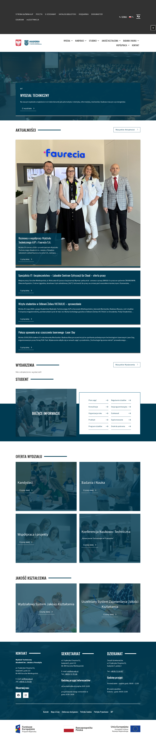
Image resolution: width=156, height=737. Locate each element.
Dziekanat (115, 413)
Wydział (67, 40)
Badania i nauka (129, 40)
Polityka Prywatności (101, 711)
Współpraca (121, 45)
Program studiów (95, 426)
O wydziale (27, 108)
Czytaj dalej (24, 259)
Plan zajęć (93, 400)
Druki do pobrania (118, 426)
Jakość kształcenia (110, 40)
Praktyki (92, 420)
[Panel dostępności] (153, 28)
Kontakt (135, 45)
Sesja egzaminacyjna (119, 407)
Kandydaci (79, 40)
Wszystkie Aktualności (125, 130)
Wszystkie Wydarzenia (125, 365)
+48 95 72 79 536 (25, 681)
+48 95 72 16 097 (117, 671)
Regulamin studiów (118, 400)
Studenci (93, 40)
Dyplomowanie (117, 420)
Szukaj (124, 17)
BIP (112, 711)
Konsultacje (93, 407)
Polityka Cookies (86, 711)
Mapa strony (55, 711)
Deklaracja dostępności (70, 711)
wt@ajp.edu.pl (27, 679)
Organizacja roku (95, 413)
